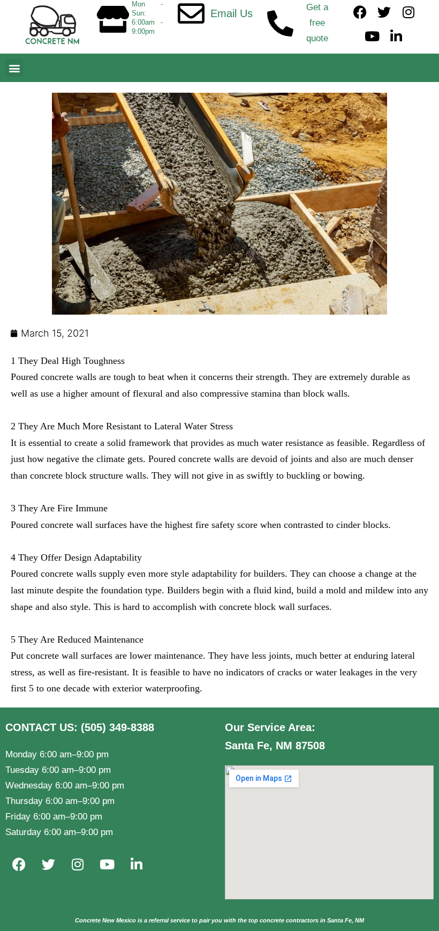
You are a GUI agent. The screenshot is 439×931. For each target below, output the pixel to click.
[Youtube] (372, 36)
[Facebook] (360, 12)
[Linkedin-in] (396, 36)
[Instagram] (408, 12)
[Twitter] (384, 12)
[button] (14, 68)
